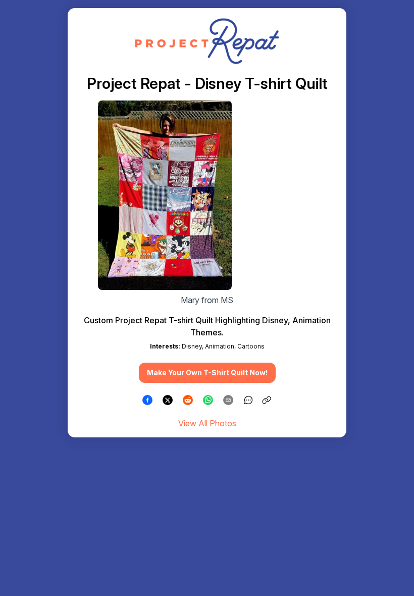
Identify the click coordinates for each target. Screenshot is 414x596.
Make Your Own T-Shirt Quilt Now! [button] (207, 372)
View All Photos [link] (207, 423)
